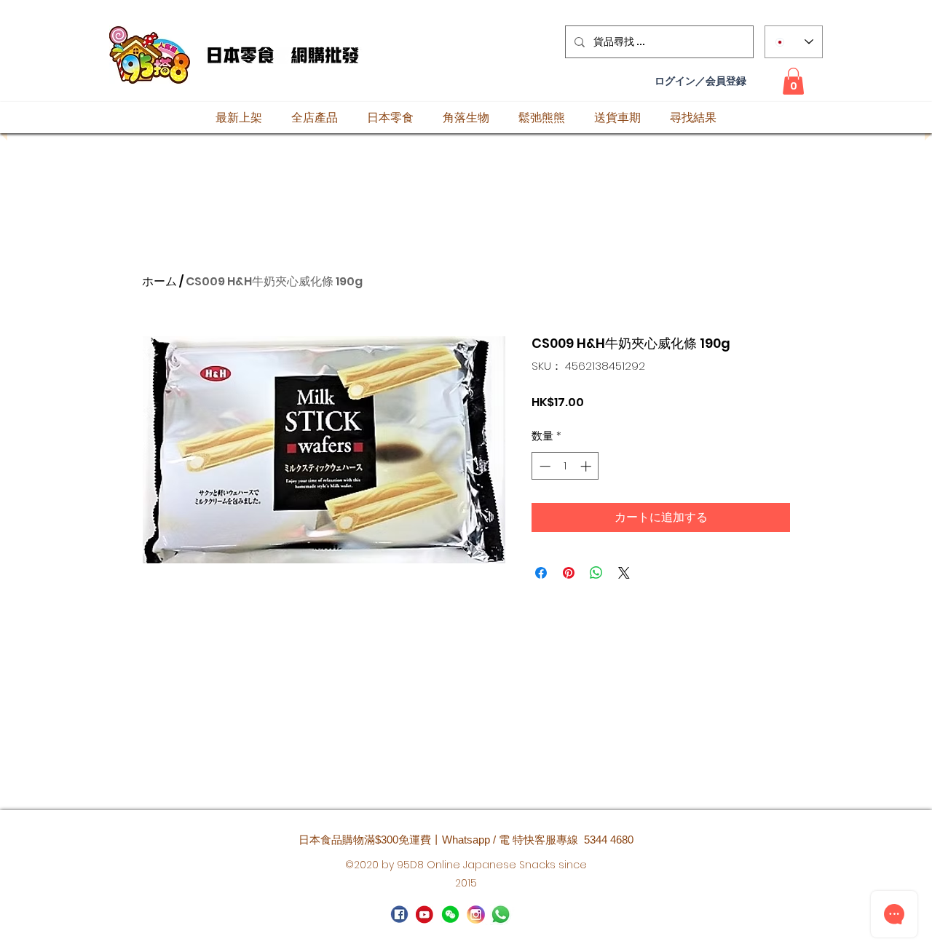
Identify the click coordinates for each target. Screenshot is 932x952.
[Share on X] (624, 573)
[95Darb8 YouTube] (425, 914)
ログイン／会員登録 (700, 81)
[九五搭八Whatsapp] (450, 914)
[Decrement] (543, 466)
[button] (793, 81)
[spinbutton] (565, 466)
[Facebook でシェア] (541, 573)
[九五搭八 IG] (476, 914)
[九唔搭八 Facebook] (399, 914)
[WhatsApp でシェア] (596, 573)
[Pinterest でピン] (568, 573)
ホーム (159, 281)
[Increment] (587, 466)
